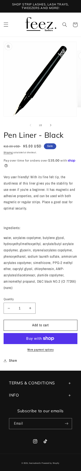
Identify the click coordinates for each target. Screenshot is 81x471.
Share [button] (13, 360)
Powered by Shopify (50, 463)
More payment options (40, 350)
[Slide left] (30, 125)
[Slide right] (51, 125)
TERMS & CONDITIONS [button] (32, 382)
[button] (6, 25)
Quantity (9, 299)
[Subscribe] (66, 423)
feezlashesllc (35, 463)
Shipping (8, 152)
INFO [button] (14, 394)
